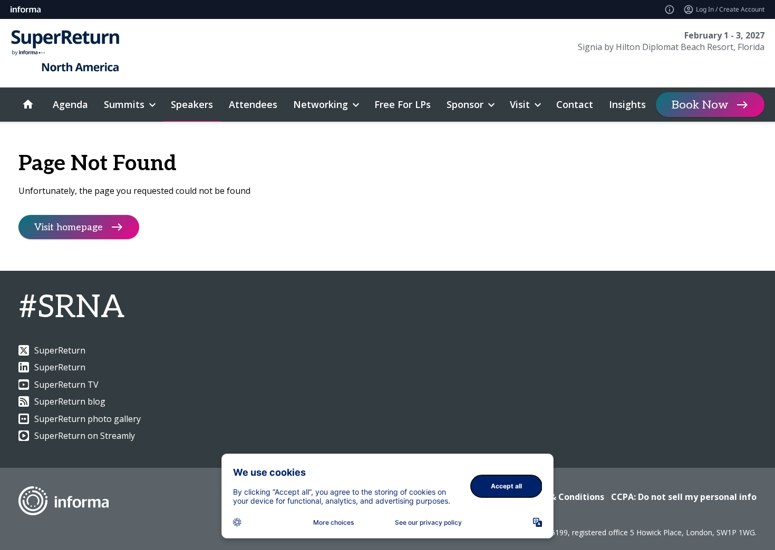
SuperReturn (59, 350)
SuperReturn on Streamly (84, 435)
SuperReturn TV (66, 384)
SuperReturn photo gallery (87, 419)
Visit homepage (68, 227)
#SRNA (71, 308)
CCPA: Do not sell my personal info (684, 497)
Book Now (700, 105)
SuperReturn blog (69, 401)
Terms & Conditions (562, 497)
